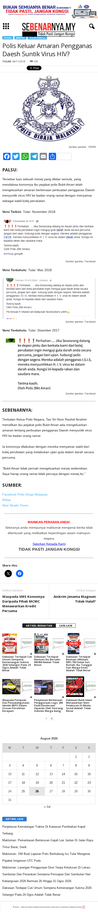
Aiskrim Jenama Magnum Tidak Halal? (75, 598)
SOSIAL (8, 37)
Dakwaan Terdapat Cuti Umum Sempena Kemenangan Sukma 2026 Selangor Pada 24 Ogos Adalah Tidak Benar (17, 663)
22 (75, 782)
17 (9, 782)
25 (23, 791)
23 (89, 782)
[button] (91, 27)
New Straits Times (15, 505)
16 (89, 774)
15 (75, 774)
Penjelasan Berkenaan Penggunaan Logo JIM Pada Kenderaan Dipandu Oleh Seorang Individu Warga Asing (48, 705)
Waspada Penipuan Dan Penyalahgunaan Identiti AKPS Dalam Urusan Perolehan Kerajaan (15, 705)
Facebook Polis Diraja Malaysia (24, 494)
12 (37, 774)
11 (23, 774)
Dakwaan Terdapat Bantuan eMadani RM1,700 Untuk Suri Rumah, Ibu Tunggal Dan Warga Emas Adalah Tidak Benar (79, 663)
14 (63, 774)
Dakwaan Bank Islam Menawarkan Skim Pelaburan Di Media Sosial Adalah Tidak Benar (79, 705)
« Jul (47, 806)
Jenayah (20, 37)
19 (37, 782)
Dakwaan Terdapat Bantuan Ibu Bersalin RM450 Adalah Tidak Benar (47, 660)
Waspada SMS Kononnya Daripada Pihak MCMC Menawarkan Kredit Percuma (23, 603)
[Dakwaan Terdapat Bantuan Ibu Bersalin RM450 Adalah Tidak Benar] (49, 643)
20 (51, 782)
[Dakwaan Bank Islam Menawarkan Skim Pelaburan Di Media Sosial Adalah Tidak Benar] (81, 687)
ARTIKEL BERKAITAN (39, 625)
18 (23, 782)
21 (63, 782)
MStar (6, 500)
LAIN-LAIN (65, 625)
